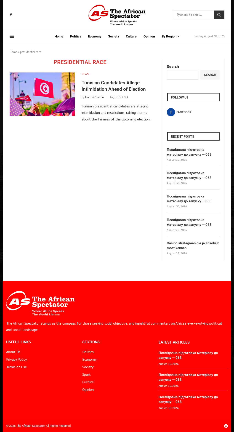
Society (113, 36)
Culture (131, 36)
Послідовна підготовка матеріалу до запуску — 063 (189, 152)
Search (219, 15)
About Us (13, 352)
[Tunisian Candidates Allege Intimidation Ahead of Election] (42, 94)
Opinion (149, 36)
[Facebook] (11, 15)
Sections (91, 342)
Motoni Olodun (94, 97)
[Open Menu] (12, 36)
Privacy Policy (16, 359)
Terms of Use (16, 367)
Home (59, 36)
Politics (75, 36)
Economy (94, 36)
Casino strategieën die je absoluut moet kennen (193, 245)
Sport (86, 374)
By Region (169, 36)
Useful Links (18, 342)
